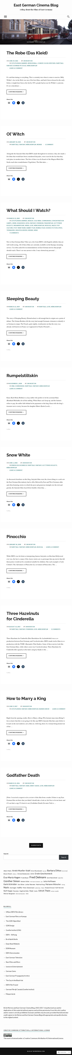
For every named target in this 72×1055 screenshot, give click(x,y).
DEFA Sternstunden (13, 953)
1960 (12, 386)
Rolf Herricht (59, 888)
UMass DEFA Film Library (14, 912)
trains (36, 891)
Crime (14, 223)
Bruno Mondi (8, 874)
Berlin (30, 220)
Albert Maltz (7, 871)
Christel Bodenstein (23, 874)
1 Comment (49, 144)
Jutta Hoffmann (49, 881)
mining (63, 884)
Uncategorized (21, 230)
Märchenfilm (32, 65)
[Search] (66, 16)
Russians (16, 891)
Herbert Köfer (25, 881)
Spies (60, 228)
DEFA (27, 223)
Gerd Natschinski (52, 878)
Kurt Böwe (21, 884)
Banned (24, 63)
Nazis (54, 225)
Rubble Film (40, 228)
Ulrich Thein (44, 890)
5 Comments (55, 629)
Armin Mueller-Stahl (21, 870)
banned (44, 871)
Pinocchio (16, 536)
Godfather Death (23, 775)
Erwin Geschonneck (19, 465)
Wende (39, 144)
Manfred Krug (40, 884)
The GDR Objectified (13, 921)
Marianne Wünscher (53, 884)
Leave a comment (16, 68)
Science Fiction (52, 228)
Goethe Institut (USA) (13, 930)
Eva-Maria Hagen (12, 877)
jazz (42, 881)
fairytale (59, 63)
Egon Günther (49, 63)
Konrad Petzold (19, 65)
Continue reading (15, 92)
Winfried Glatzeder (20, 893)
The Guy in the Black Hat (14, 980)
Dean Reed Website (13, 944)
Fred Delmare (37, 877)
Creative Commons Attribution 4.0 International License (43, 1038)
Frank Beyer (25, 878)
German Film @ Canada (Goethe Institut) (20, 989)
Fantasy (10, 65)
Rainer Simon (44, 709)
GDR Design (10, 926)
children (14, 874)
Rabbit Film (31, 228)
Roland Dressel (50, 888)
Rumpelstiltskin (22, 375)
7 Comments (14, 233)
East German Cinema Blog (36, 5)
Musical (48, 225)
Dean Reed (21, 223)
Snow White (18, 455)
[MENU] (5, 16)
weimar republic (55, 891)
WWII (36, 230)
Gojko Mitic (60, 877)
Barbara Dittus (54, 870)
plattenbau (37, 887)
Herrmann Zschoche (35, 881)
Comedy (41, 63)
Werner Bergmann (9, 893)
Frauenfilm (48, 223)
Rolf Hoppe (8, 891)
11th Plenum (16, 63)
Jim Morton (28, 61)
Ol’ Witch (15, 134)
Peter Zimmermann (28, 888)
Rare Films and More (13, 962)
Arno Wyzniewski (36, 871)
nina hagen (13, 888)
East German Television (14, 958)
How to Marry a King (26, 698)
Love (31, 225)
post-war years (20, 228)
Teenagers (11, 230)
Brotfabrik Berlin (12, 939)
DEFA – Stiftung (11, 935)
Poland (42, 887)
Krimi (27, 225)
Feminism (40, 223)
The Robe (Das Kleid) (27, 52)
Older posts (36, 845)
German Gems (11, 971)
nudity (19, 888)
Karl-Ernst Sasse (32, 785)
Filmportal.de (10, 994)
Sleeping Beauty (23, 298)
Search (6, 854)
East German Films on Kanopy (16, 916)
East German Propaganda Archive (18, 976)
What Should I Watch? (28, 210)
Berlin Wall (32, 63)
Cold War (37, 220)
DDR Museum (10, 948)
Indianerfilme (19, 225)
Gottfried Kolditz (49, 465)
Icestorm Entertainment (14, 967)
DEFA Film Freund (12, 985)
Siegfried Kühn (24, 891)
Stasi (31, 891)
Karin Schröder (10, 884)
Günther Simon (12, 881)
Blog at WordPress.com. (36, 1051)
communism (46, 220)
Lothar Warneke (30, 884)
